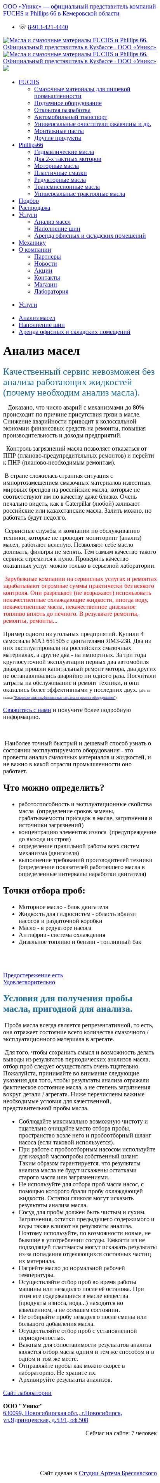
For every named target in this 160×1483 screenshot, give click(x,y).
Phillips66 (31, 145)
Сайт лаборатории (27, 1393)
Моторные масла (56, 165)
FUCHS (29, 82)
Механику (32, 242)
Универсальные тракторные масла (79, 193)
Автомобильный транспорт (70, 117)
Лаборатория (51, 291)
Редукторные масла (60, 179)
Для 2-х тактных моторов (67, 159)
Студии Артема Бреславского (118, 1473)
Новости (45, 263)
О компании (35, 249)
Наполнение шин (57, 228)
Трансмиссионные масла (67, 186)
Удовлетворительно (29, 982)
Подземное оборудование (68, 103)
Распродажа (34, 207)
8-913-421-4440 (48, 27)
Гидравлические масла (64, 152)
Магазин (45, 284)
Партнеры (47, 256)
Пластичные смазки (60, 172)
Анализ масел (52, 221)
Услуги (28, 214)
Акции (43, 270)
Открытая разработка (62, 110)
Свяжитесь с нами (27, 710)
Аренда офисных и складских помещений (90, 235)
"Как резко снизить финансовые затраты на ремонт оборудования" (64, 698)
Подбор (29, 200)
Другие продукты (57, 138)
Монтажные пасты (59, 131)
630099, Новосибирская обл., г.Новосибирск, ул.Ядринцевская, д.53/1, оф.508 (62, 1416)
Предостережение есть (33, 975)
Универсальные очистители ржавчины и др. (92, 124)
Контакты (47, 277)
